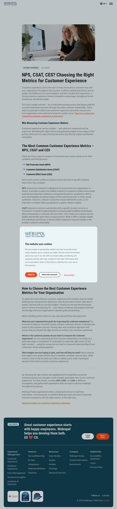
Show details (69, 275)
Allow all (31, 275)
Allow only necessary (49, 275)
